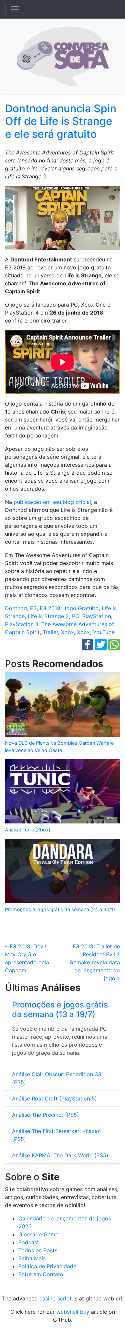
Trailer (50, 632)
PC (75, 616)
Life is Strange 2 (48, 616)
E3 (33, 608)
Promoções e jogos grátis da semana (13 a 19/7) (60, 1009)
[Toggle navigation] (14, 9)
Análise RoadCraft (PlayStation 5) (54, 1098)
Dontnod (16, 608)
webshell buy (72, 1311)
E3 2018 (50, 608)
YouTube (104, 632)
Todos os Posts (37, 1250)
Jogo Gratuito (81, 608)
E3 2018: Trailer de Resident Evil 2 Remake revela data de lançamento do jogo (95, 962)
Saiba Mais (32, 1258)
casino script (55, 1298)
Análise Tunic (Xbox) (27, 829)
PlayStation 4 (21, 624)
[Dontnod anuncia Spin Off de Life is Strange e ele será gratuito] (62, 220)
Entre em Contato (40, 1274)
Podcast (28, 1242)
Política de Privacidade (47, 1266)
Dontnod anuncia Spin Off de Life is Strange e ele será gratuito (60, 121)
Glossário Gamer (39, 1234)
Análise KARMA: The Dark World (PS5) (60, 1155)
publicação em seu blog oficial (52, 502)
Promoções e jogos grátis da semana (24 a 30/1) (60, 909)
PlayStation (96, 616)
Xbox (67, 632)
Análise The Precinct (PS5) (45, 1114)
